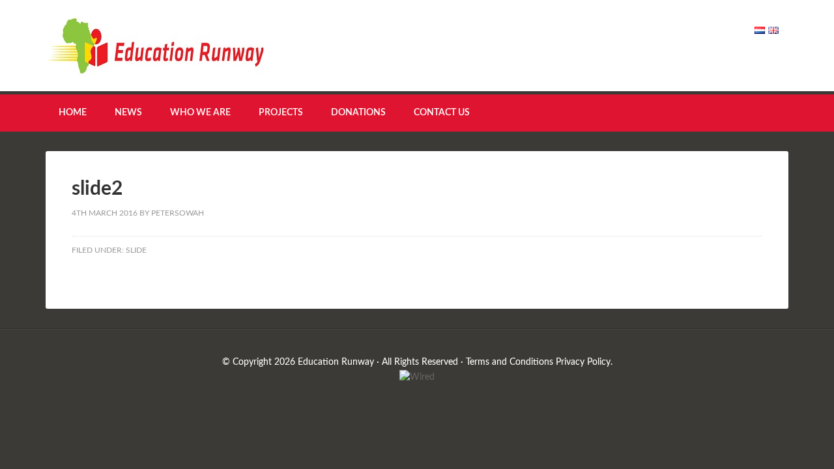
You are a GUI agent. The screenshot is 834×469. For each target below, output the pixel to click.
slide (136, 250)
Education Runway (156, 45)
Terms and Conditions (509, 362)
